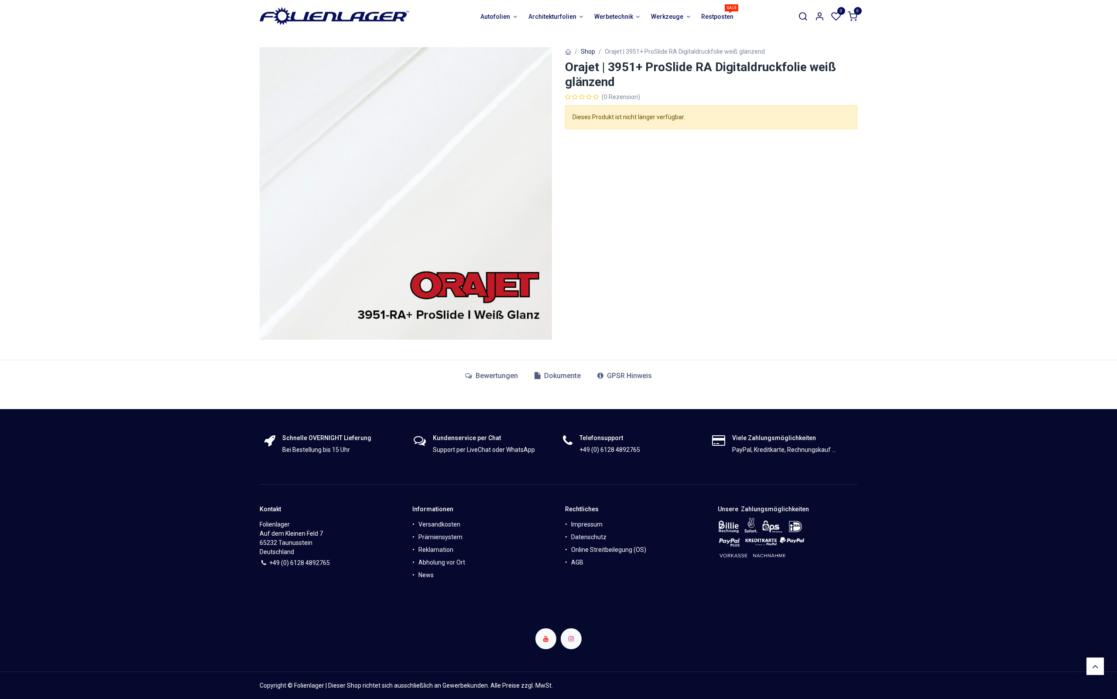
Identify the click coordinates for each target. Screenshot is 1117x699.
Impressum (587, 524)
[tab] (557, 376)
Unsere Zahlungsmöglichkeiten (763, 509)
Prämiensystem (440, 537)
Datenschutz (588, 537)
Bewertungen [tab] (496, 376)
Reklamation (435, 549)
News (426, 575)
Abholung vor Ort (441, 562)
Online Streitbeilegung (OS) (608, 549)
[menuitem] (499, 17)
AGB (577, 562)
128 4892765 (312, 562)
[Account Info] (819, 16)
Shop (588, 51)
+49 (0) (279, 562)
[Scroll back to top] (1095, 666)
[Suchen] (803, 16)
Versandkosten (439, 524)
